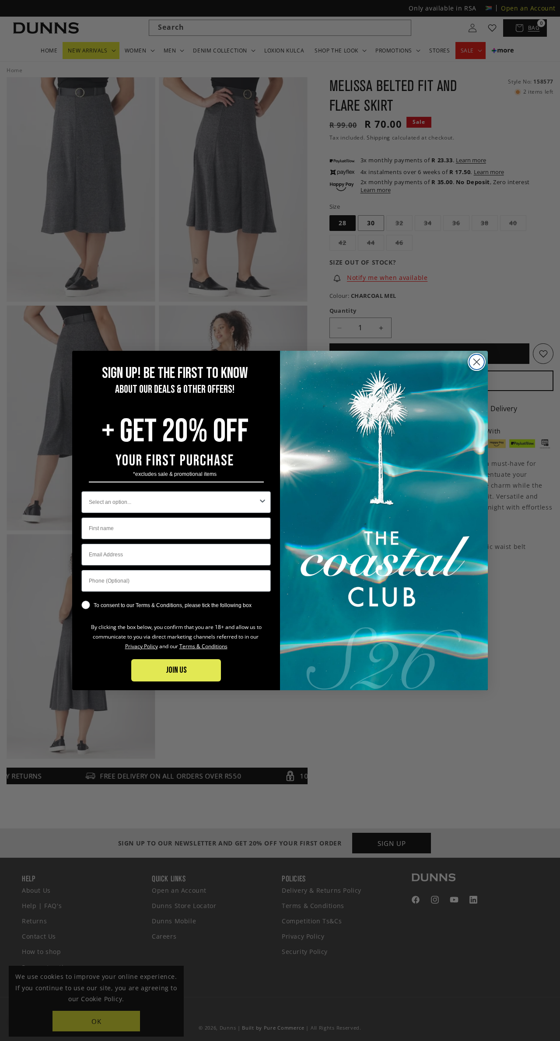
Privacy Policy (141, 646)
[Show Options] (262, 502)
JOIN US (176, 670)
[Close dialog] (476, 362)
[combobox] (173, 502)
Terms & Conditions (203, 646)
